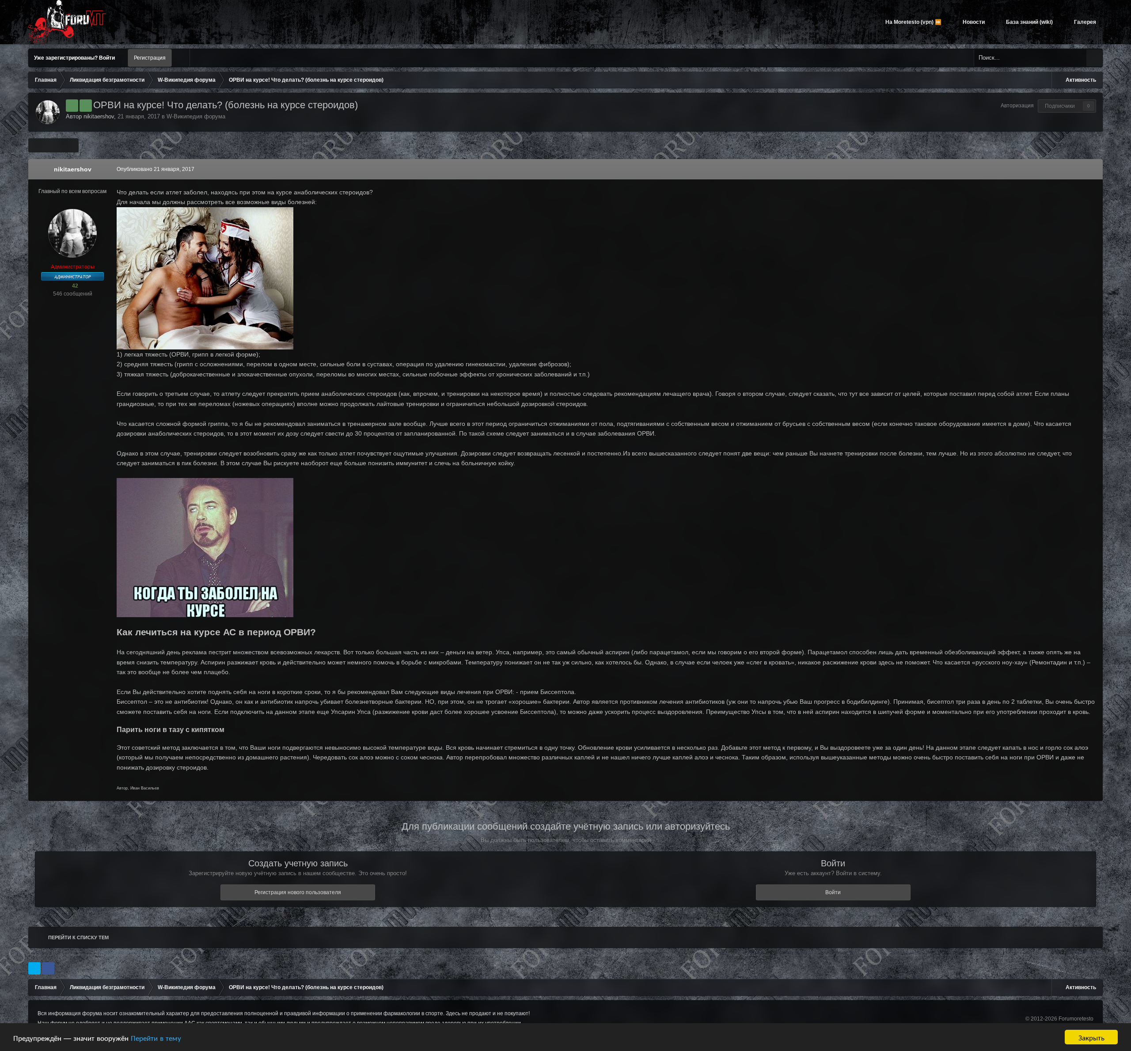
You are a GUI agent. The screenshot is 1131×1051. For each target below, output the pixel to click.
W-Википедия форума (196, 116)
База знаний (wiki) (1029, 22)
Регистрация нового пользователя (297, 892)
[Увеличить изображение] (205, 277)
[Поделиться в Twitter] (34, 968)
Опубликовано (155, 169)
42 (74, 286)
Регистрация (150, 58)
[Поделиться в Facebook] (48, 968)
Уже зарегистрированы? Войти (76, 58)
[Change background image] (181, 57)
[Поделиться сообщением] (1094, 169)
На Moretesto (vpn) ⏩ (912, 22)
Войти (833, 892)
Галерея (1084, 22)
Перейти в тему (156, 1037)
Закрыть (1091, 1037)
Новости (973, 22)
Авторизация (1017, 105)
